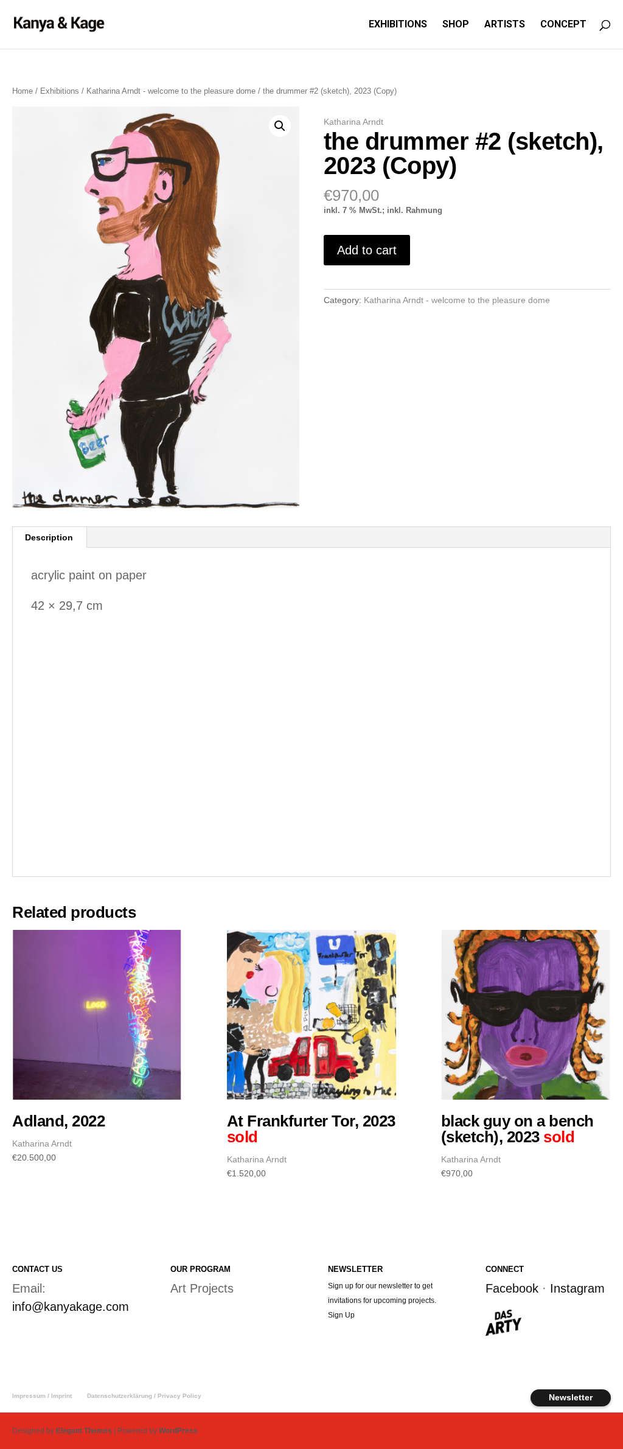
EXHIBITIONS (398, 25)
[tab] (49, 537)
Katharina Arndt (353, 122)
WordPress (178, 1430)
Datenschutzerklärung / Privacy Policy (144, 1395)
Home (22, 91)
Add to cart (367, 250)
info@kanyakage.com (70, 1306)
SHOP (455, 25)
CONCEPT (563, 25)
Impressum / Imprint (42, 1395)
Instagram (577, 1288)
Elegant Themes (84, 1430)
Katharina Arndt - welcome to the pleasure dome (171, 91)
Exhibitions (59, 91)
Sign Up (341, 1315)
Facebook (512, 1288)
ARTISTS (504, 25)
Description (49, 537)
